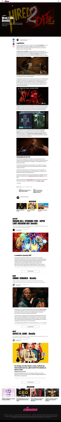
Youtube (38, 180)
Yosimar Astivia (18, 230)
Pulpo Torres (18, 285)
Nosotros (6, 414)
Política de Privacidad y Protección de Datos (22, 414)
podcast (42, 180)
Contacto (11, 414)
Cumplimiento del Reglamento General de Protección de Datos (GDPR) (44, 414)
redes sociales (30, 179)
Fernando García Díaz (23, 40)
